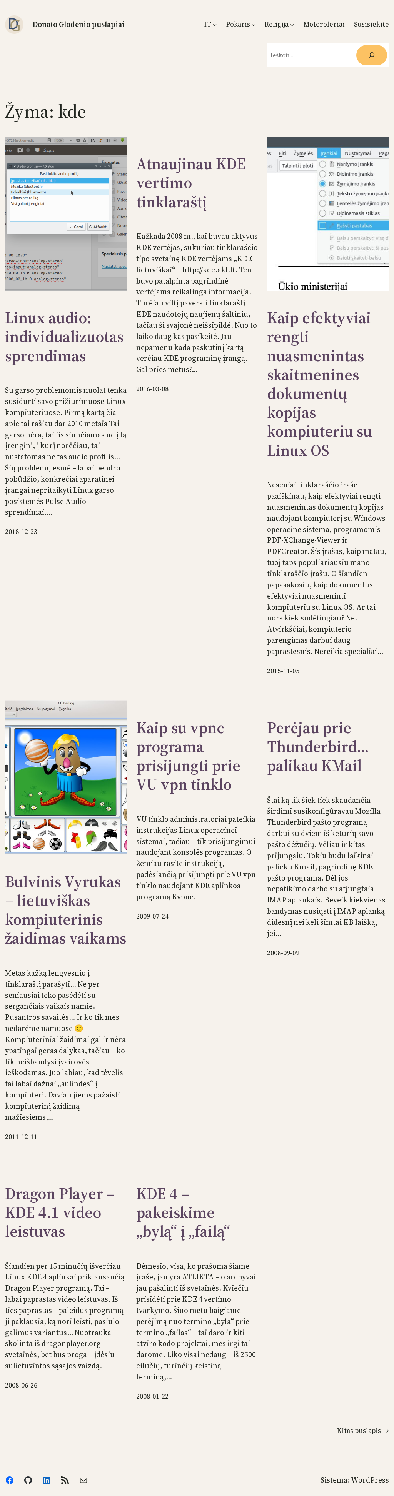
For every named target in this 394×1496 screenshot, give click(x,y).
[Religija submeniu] (292, 24)
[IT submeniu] (215, 24)
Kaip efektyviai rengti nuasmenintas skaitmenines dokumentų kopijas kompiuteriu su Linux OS (319, 384)
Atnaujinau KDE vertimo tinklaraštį (191, 183)
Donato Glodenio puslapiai (79, 24)
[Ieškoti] (371, 55)
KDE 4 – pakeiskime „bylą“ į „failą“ (183, 1212)
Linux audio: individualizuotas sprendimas (64, 337)
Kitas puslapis (363, 1430)
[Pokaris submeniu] (253, 24)
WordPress (370, 1480)
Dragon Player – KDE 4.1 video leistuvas (60, 1212)
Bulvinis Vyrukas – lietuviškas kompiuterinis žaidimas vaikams (65, 910)
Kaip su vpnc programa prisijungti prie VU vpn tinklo (188, 756)
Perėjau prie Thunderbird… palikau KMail (318, 747)
